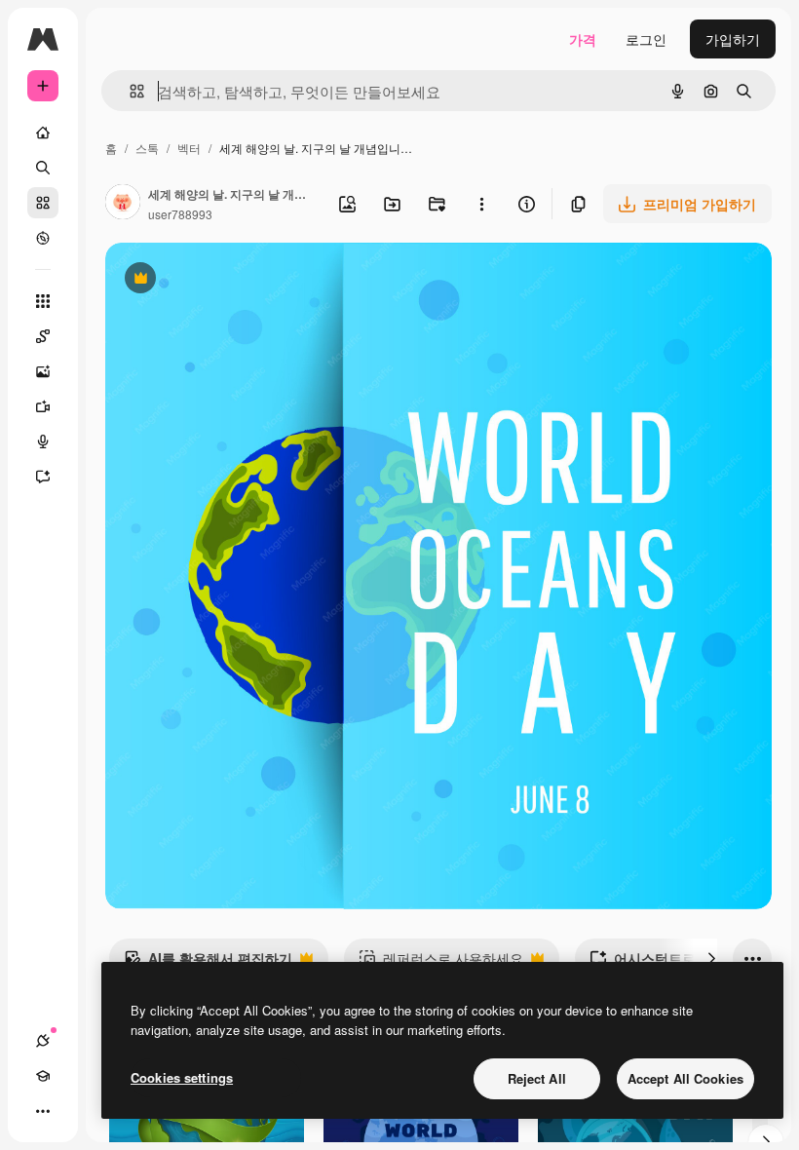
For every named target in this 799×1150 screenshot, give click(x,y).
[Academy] (42, 1076)
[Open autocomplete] (129, 91)
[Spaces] (42, 336)
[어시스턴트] (42, 476)
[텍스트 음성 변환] (42, 441)
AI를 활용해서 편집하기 (208, 963)
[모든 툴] (42, 301)
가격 (582, 39)
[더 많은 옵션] (481, 203)
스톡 (147, 147)
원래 (217, 280)
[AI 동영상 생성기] (42, 406)
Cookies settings (182, 1077)
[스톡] (42, 202)
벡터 (189, 147)
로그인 (646, 39)
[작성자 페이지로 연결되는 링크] (122, 203)
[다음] (711, 958)
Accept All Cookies (685, 1078)
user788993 (180, 214)
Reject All (537, 1078)
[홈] (42, 132)
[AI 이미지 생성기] (42, 371)
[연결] (42, 1040)
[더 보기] (42, 1111)
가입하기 (732, 39)
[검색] (42, 167)
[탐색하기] (42, 237)
